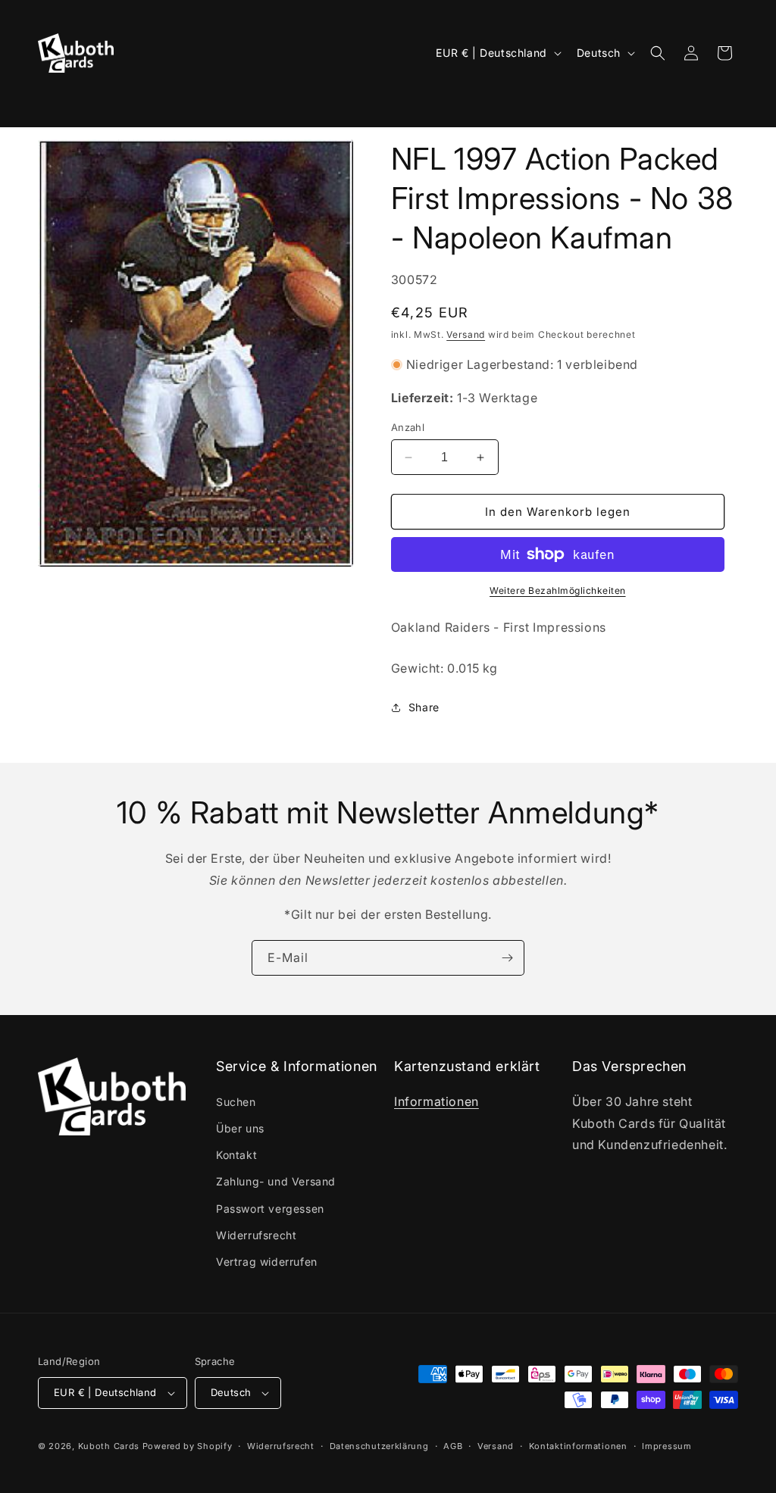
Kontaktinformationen (578, 1446)
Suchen (236, 1101)
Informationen (436, 1101)
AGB (452, 1446)
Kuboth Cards (108, 1446)
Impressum (666, 1446)
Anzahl (407, 427)
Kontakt (236, 1154)
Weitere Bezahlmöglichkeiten (558, 590)
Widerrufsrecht (256, 1235)
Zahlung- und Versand (276, 1181)
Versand (465, 334)
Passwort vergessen (270, 1208)
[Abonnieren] (507, 958)
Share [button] (424, 707)
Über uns (240, 1128)
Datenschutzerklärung (379, 1446)
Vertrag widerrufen (267, 1261)
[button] (58, 102)
